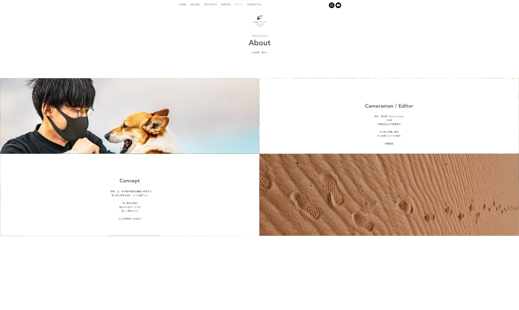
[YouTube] (338, 5)
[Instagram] (332, 5)
